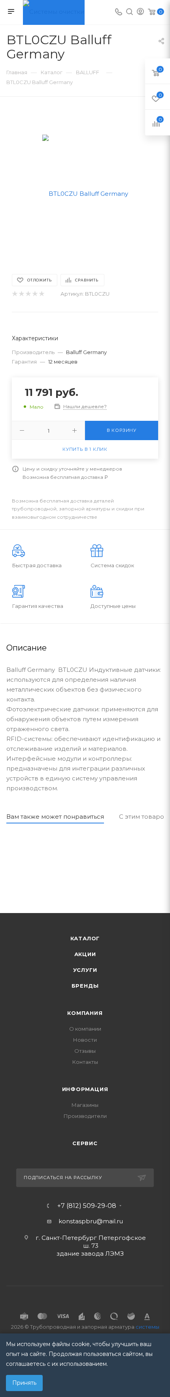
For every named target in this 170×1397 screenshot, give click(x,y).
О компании (85, 1029)
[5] (41, 294)
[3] (28, 294)
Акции (85, 954)
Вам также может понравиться (55, 816)
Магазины (85, 1105)
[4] (34, 294)
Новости (85, 1040)
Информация (85, 1089)
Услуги (85, 970)
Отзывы (85, 1051)
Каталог (85, 938)
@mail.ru (109, 1221)
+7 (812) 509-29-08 (86, 1206)
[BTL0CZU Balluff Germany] (85, 193)
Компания (84, 1013)
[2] (21, 294)
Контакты (85, 1062)
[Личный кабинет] (140, 12)
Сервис (85, 1143)
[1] (14, 294)
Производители (85, 1116)
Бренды (85, 986)
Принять (24, 1382)
